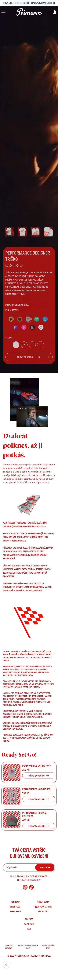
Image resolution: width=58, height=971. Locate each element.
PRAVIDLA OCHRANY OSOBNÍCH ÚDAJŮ (28, 947)
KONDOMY (15, 902)
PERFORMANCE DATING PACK (36, 765)
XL (40, 345)
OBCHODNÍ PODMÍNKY (8, 947)
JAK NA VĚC (43, 911)
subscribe (45, 867)
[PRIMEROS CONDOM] (29, 12)
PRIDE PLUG (15, 907)
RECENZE (29, 919)
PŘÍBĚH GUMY (43, 902)
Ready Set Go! (18, 754)
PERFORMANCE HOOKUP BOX (36, 789)
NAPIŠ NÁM (29, 924)
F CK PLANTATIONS (43, 907)
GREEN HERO (15, 911)
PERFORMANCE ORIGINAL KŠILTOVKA (34, 815)
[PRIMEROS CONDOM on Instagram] (25, 888)
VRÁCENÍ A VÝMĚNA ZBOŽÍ (48, 947)
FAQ (29, 929)
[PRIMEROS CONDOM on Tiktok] (31, 888)
